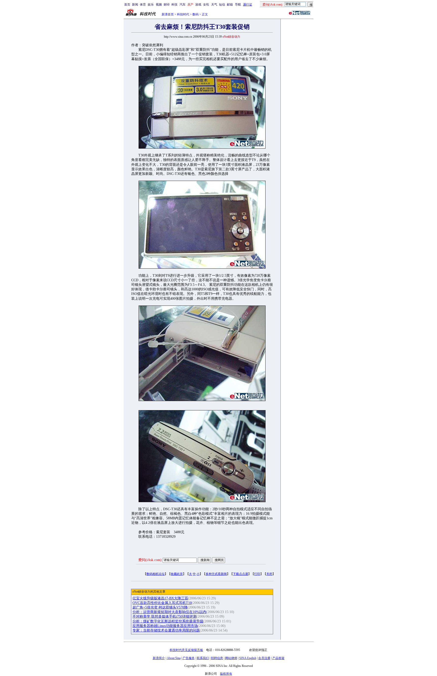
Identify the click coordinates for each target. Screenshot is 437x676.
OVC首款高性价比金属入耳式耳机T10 (162, 603)
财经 (167, 4)
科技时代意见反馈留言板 (186, 650)
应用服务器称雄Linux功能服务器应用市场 (165, 626)
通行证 (247, 4)
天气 (214, 4)
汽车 (183, 4)
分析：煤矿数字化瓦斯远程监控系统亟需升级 (168, 621)
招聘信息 (217, 658)
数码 (195, 14)
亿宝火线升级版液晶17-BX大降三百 (160, 598)
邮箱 (230, 4)
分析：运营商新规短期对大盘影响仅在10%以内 (169, 612)
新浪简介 (159, 658)
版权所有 (226, 673)
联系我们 (203, 658)
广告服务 (189, 658)
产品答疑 (278, 658)
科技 (174, 4)
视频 (159, 4)
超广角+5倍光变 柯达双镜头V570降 (160, 607)
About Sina (174, 658)
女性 (206, 4)
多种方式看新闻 (216, 574)
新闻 (135, 4)
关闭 (269, 574)
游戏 (198, 4)
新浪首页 (168, 14)
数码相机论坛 (155, 574)
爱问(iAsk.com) (150, 560)
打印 (257, 574)
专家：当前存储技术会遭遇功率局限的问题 (166, 630)
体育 (143, 4)
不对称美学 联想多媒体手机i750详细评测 (164, 616)
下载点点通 (240, 574)
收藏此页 (177, 574)
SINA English (247, 658)
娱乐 (151, 4)
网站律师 (231, 658)
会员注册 (264, 658)
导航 (238, 4)
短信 (222, 4)
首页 (127, 4)
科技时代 (183, 14)
